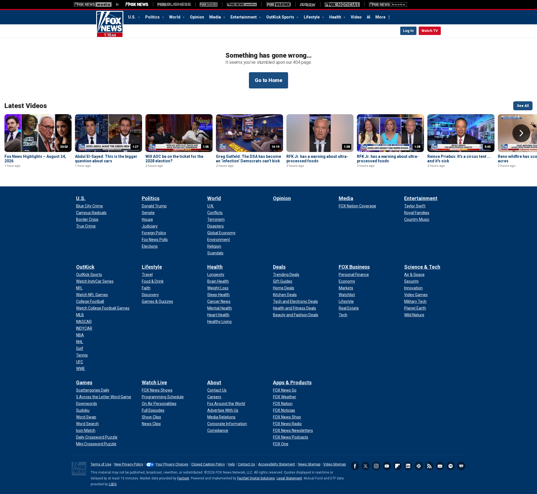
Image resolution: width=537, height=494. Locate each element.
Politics (153, 17)
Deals (279, 267)
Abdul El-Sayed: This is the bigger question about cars (106, 158)
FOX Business (354, 267)
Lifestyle (312, 17)
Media (215, 17)
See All (523, 106)
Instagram (376, 466)
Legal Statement (289, 478)
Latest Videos (25, 106)
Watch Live (154, 382)
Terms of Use (101, 464)
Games (84, 382)
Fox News (109, 24)
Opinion (197, 17)
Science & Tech (422, 267)
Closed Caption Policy (208, 464)
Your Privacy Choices (172, 464)
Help (231, 464)
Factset (183, 478)
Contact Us (246, 464)
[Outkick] (308, 4)
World (175, 17)
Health (335, 17)
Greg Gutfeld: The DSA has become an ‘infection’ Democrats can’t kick (248, 158)
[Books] (388, 4)
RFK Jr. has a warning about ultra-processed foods (317, 158)
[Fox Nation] (209, 4)
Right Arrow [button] (521, 133)
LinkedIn (408, 466)
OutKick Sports (280, 17)
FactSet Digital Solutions (256, 478)
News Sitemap (309, 464)
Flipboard (397, 466)
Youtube (387, 466)
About (214, 382)
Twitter (365, 466)
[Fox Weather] (278, 4)
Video (356, 17)
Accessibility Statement (276, 464)
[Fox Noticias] (342, 4)
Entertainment (244, 17)
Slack (418, 466)
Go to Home (268, 80)
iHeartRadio (461, 466)
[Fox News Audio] (242, 4)
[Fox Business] (174, 4)
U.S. (132, 17)
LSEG (113, 484)
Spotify (450, 466)
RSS (429, 466)
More (380, 17)
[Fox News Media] (137, 4)
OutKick (85, 267)
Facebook (355, 466)
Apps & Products (292, 382)
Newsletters (440, 466)
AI (368, 17)
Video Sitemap (334, 464)
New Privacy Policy (128, 464)
